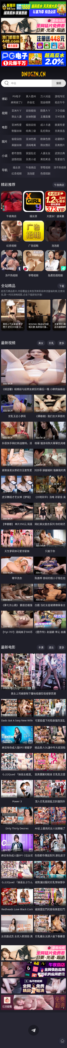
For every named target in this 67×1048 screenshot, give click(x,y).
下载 (61, 286)
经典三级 (31, 130)
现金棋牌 (45, 102)
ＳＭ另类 (60, 116)
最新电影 (8, 647)
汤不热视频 (60, 167)
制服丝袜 (17, 130)
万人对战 (45, 96)
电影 (5, 127)
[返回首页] (62, 1040)
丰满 (40, 647)
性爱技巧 (60, 159)
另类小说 (31, 159)
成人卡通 (45, 124)
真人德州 (31, 96)
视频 (5, 113)
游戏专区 (60, 96)
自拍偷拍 (31, 110)
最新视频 (8, 342)
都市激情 (17, 153)
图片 (5, 141)
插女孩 (16, 167)
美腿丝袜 (17, 145)
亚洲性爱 (17, 124)
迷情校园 (17, 159)
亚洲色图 (31, 139)
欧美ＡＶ (45, 110)
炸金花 (31, 102)
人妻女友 (45, 153)
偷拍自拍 (31, 124)
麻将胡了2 (16, 102)
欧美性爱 (60, 124)
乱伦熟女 (45, 130)
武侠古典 (60, 153)
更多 (61, 343)
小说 (5, 156)
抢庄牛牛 (60, 102)
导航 (5, 170)
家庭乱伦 (31, 153)
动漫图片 (60, 139)
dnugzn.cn (33, 74)
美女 (40, 343)
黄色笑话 (45, 159)
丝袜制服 (31, 116)
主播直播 (45, 116)
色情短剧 (45, 173)
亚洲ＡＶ (17, 110)
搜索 (58, 83)
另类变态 (60, 130)
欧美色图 (45, 139)
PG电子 (17, 96)
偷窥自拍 (17, 139)
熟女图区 (45, 145)
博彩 (5, 99)
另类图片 (60, 145)
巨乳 (51, 343)
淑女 (51, 647)
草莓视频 (45, 167)
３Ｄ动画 (60, 110)
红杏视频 (17, 173)
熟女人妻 (17, 116)
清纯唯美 (31, 145)
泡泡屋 (31, 173)
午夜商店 (31, 167)
